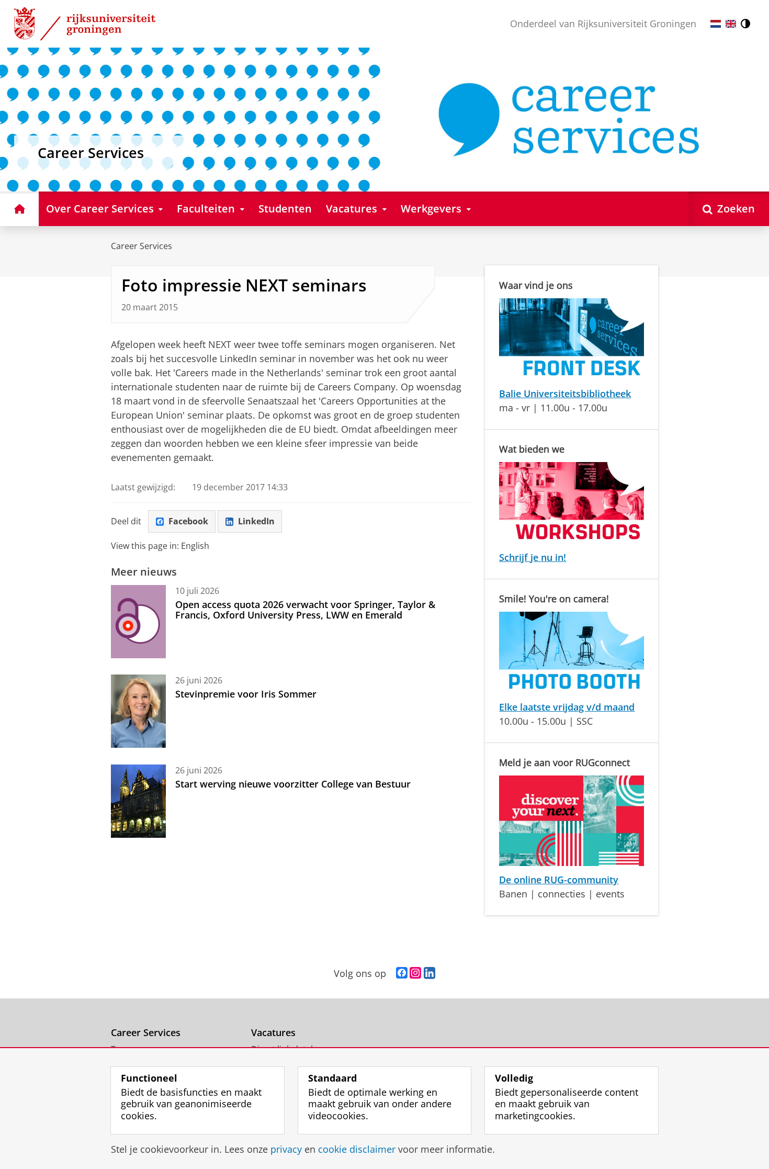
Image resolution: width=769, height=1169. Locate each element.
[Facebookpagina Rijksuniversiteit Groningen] (402, 973)
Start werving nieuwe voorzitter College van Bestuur (293, 784)
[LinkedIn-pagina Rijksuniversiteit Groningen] (429, 973)
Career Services (141, 246)
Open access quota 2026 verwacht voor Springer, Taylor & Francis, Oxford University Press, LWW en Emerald (305, 610)
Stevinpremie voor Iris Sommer (245, 694)
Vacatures (273, 1033)
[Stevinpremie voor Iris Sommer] (138, 711)
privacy (286, 1149)
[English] (731, 24)
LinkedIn (256, 521)
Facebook (188, 521)
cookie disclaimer (356, 1149)
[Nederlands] (715, 24)
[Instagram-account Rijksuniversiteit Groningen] (415, 973)
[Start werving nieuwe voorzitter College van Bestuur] (138, 801)
